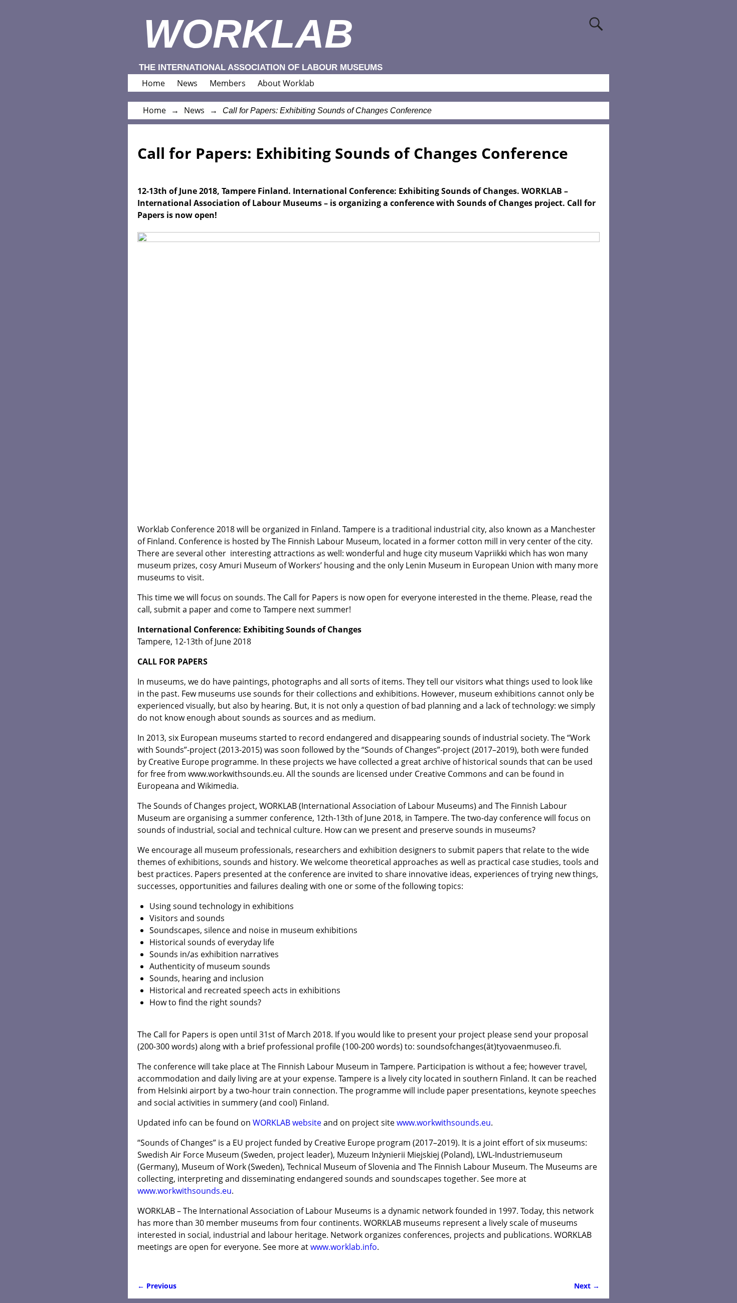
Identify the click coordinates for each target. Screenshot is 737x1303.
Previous (156, 1285)
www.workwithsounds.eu (444, 1122)
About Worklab (286, 83)
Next (587, 1285)
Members (228, 83)
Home (153, 83)
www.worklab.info (343, 1246)
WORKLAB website (287, 1122)
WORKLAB (248, 34)
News (187, 83)
